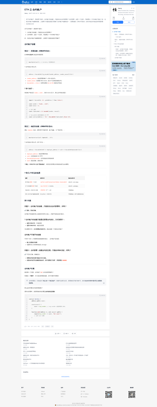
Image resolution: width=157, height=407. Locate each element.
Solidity (130, 77)
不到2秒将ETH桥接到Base (30, 343)
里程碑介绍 (69, 363)
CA (52, 326)
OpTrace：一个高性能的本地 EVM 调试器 (34, 363)
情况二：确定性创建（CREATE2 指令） (123, 40)
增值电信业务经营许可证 (96, 405)
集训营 (49, 2)
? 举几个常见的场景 (119, 43)
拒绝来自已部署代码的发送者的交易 (75, 347)
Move (119, 88)
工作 (58, 2)
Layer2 (130, 88)
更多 (133, 75)
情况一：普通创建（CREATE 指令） (124, 34)
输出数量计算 (69, 359)
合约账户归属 (118, 57)
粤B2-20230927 (86, 405)
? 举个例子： (119, 37)
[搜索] (129, 2)
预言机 (119, 91)
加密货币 (131, 85)
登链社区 (78, 403)
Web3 (118, 83)
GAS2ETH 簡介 (70, 351)
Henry (26, 13)
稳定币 (120, 85)
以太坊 (35, 326)
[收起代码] (26, 58)
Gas (123, 91)
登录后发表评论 (65, 376)
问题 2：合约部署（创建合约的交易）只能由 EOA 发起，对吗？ (124, 54)
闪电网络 (115, 85)
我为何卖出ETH (27, 359)
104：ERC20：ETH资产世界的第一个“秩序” (77, 355)
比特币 (130, 80)
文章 (36, 2)
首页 (32, 2)
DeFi (114, 80)
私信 (129, 22)
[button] (65, 58)
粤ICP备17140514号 (77, 405)
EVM (123, 83)
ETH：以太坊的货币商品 (29, 351)
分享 (75, 333)
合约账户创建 (117, 31)
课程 (45, 2)
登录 (133, 2)
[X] (133, 8)
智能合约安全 (116, 93)
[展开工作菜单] (62, 2)
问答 (54, 2)
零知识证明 (124, 80)
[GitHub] (131, 8)
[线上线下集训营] (123, 66)
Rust (127, 83)
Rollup (114, 88)
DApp (114, 91)
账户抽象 (125, 88)
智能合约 (115, 77)
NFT (114, 83)
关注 (118, 22)
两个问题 (117, 46)
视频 (40, 2)
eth (42, 326)
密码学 (125, 85)
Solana (119, 80)
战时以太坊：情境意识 (29, 347)
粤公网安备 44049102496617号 (64, 405)
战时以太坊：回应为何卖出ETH (31, 355)
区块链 (125, 77)
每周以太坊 (128, 91)
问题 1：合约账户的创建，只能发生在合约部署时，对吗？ (124, 49)
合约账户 (47, 326)
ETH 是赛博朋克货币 (71, 343)
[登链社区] (25, 2)
